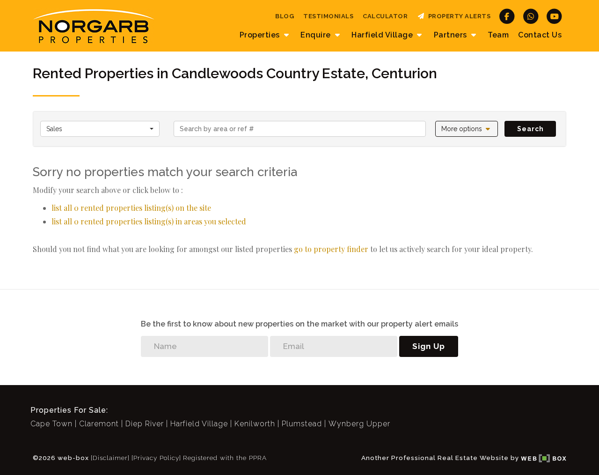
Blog (284, 16)
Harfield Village (199, 423)
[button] (466, 129)
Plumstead (302, 423)
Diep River (144, 423)
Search (530, 129)
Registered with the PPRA (225, 457)
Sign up (428, 346)
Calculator (385, 16)
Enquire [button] (316, 34)
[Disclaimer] (110, 457)
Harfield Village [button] (383, 34)
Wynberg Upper (359, 423)
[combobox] (100, 129)
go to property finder (331, 249)
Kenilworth (254, 423)
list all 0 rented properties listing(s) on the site (131, 208)
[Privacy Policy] (156, 457)
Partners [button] (451, 34)
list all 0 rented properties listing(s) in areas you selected (148, 221)
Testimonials (328, 16)
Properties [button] (261, 34)
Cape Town (51, 423)
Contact (540, 34)
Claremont (99, 423)
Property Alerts (458, 16)
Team (498, 34)
